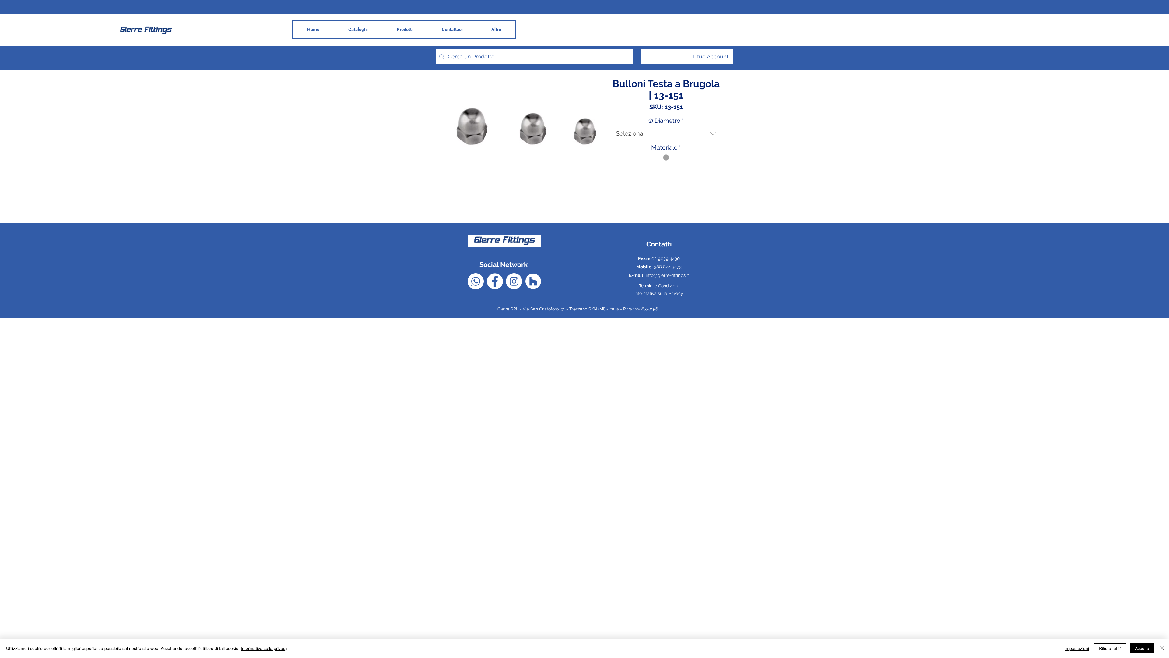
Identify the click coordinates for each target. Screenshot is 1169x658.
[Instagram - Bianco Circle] (514, 281)
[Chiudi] (1161, 648)
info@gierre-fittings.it (667, 275)
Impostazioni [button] (1077, 648)
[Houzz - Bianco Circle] (533, 281)
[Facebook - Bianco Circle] (495, 281)
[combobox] (666, 133)
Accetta (1142, 648)
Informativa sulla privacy (264, 648)
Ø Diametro (665, 120)
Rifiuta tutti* (1110, 648)
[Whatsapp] (476, 281)
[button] (496, 29)
